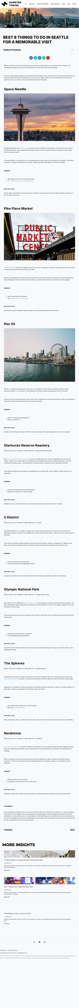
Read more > (7, 870)
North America (55, 4)
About (74, 4)
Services (31, 4)
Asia (63, 4)
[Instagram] (34, 942)
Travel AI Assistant (42, 4)
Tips (68, 4)
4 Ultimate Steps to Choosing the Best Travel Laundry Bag (23, 860)
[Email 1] (44, 942)
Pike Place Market (9, 267)
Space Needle (23, 148)
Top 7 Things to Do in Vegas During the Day (18, 887)
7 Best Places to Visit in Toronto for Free (17, 913)
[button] (31, 58)
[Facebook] (39, 942)
